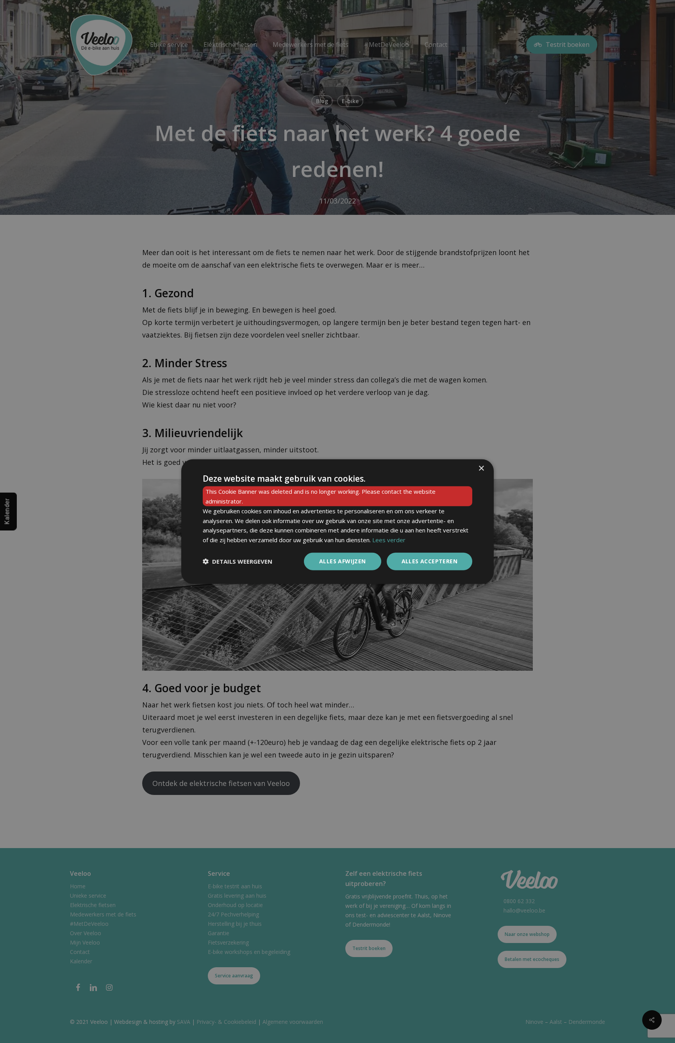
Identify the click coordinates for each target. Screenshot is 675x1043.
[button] (237, 561)
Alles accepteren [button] (429, 561)
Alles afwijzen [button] (342, 561)
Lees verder (388, 540)
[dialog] (337, 521)
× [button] (481, 468)
